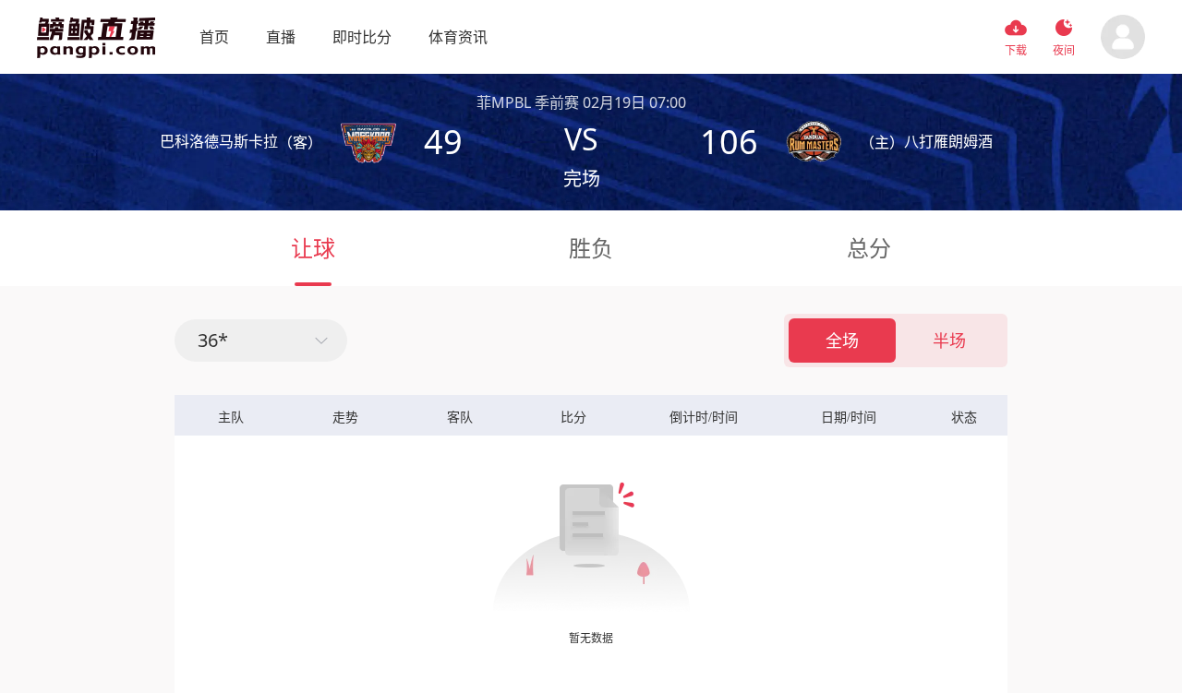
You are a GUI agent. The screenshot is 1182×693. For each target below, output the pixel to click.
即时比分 (362, 37)
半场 (949, 340)
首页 (214, 37)
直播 (281, 37)
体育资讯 (458, 37)
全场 (842, 340)
